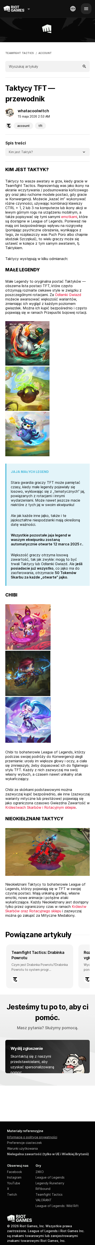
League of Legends (50, 1177)
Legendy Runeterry (50, 1183)
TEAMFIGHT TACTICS (19, 53)
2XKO (40, 1172)
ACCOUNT (45, 53)
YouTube (13, 1183)
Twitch (12, 1194)
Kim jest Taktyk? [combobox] (21, 152)
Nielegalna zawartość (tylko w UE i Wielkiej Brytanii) (48, 1154)
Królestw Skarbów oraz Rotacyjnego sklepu (45, 908)
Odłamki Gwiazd (68, 294)
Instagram (14, 1177)
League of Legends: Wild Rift (57, 1206)
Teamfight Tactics (49, 1194)
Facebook (14, 1172)
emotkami (69, 216)
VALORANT (44, 1200)
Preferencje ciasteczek (24, 1143)
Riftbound (43, 1189)
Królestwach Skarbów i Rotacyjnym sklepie (40, 807)
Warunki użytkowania (22, 1148)
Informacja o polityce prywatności (32, 1137)
